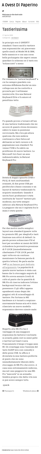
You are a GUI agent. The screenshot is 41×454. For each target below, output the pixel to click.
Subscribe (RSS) (19, 450)
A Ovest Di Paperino (20, 5)
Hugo (12, 450)
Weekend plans (30, 391)
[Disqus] (20, 419)
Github (27, 450)
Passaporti (9, 391)
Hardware (15, 38)
